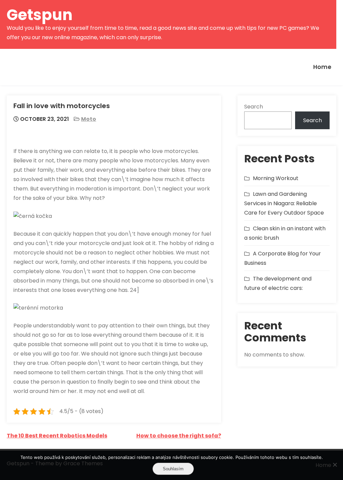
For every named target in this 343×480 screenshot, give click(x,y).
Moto (88, 119)
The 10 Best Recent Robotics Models (57, 435)
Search (253, 106)
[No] (334, 464)
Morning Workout (275, 178)
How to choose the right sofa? (178, 435)
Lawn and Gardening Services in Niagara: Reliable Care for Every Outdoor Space (284, 203)
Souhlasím (173, 468)
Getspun (40, 14)
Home (322, 67)
